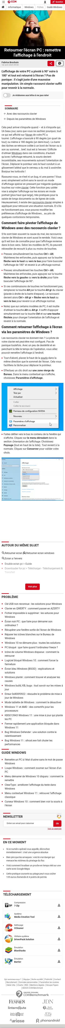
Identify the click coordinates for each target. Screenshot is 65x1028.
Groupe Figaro (52, 985)
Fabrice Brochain (10, 62)
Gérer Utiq (11, 985)
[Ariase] (17, 1020)
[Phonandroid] (47, 1021)
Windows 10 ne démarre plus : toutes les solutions (32, 642)
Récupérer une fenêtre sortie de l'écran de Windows (33, 629)
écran (29, 134)
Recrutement (11, 982)
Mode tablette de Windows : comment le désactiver (33, 702)
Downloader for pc (15, 568)
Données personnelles (28, 982)
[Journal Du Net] (47, 1002)
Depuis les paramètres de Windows (26, 118)
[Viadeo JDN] (47, 1014)
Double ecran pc (14, 563)
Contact (57, 979)
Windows (28, 7)
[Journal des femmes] (17, 1002)
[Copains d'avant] (17, 1014)
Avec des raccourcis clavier (22, 113)
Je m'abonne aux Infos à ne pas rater (30, 95)
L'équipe (26, 979)
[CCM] (12, 2)
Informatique (14, 7)
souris (44, 357)
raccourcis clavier (42, 202)
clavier (24, 187)
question (59, 2)
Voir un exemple (54, 829)
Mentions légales (37, 985)
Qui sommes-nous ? (12, 979)
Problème (10, 597)
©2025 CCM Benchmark (32, 988)
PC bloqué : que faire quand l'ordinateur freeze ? (31, 647)
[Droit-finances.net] (47, 1008)
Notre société (37, 979)
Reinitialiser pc (13, 576)
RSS (26, 985)
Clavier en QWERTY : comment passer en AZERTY (32, 608)
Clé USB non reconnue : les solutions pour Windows (33, 603)
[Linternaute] (17, 1007)
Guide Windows (54, 7)
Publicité (48, 979)
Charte (20, 985)
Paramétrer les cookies (49, 982)
